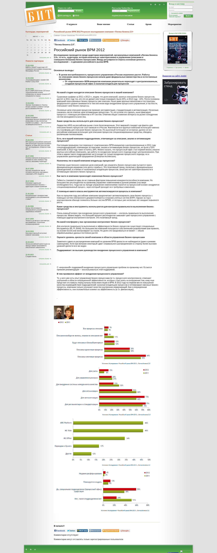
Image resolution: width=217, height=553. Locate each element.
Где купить (178, 67)
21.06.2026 (30, 194)
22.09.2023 (30, 242)
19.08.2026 (30, 103)
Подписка (170, 67)
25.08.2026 (30, 140)
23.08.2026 (30, 65)
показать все (44, 57)
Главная (57, 35)
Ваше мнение (103, 24)
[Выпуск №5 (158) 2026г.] (177, 49)
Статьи (130, 24)
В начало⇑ (59, 526)
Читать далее (44, 73)
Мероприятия (174, 24)
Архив (148, 24)
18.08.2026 (30, 116)
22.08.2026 (30, 78)
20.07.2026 (30, 181)
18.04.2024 (30, 231)
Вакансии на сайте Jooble (174, 76)
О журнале (72, 24)
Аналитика (71, 35)
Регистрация (173, 15)
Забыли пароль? (175, 16)
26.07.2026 (30, 156)
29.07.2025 (30, 219)
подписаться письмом (122, 15)
